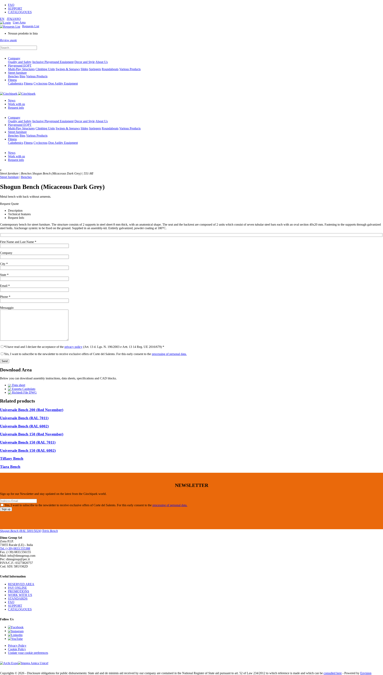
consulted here (333, 673)
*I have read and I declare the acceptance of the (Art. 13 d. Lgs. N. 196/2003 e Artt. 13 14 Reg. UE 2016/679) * (84, 346)
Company (14, 58)
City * (4, 263)
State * (4, 274)
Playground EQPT (20, 65)
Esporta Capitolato (23, 389)
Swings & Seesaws (68, 69)
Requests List (30, 26)
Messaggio (7, 307)
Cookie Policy (17, 649)
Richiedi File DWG (24, 392)
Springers (95, 69)
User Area (19, 22)
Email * (5, 285)
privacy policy (73, 346)
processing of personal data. (169, 354)
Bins (22, 76)
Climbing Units (45, 69)
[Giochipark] (18, 93)
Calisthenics (15, 83)
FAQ (11, 5)
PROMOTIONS (18, 591)
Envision (365, 673)
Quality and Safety (20, 62)
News (11, 100)
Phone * (5, 296)
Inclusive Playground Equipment (53, 62)
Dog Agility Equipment (63, 83)
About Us (101, 62)
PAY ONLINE (17, 587)
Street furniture (17, 72)
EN (2, 19)
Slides (84, 69)
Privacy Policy (17, 645)
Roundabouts (110, 69)
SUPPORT (15, 8)
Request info (16, 107)
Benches (13, 76)
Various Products (130, 69)
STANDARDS (18, 598)
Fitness (12, 80)
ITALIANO (14, 19)
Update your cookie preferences (28, 652)
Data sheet (18, 385)
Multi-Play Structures (21, 69)
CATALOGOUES (20, 12)
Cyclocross (40, 83)
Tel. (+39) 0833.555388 (15, 548)
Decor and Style (84, 62)
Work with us (16, 104)
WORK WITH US (20, 595)
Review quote (8, 40)
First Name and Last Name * (18, 242)
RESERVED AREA (21, 584)
